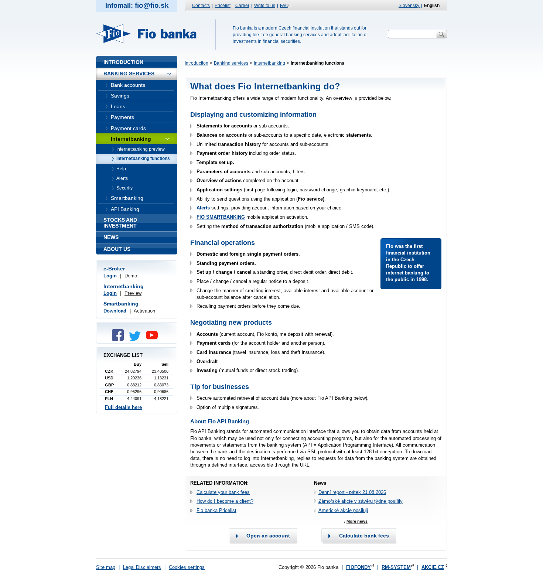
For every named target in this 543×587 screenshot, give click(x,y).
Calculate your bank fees (223, 492)
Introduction (196, 63)
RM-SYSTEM (396, 567)
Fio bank (151, 34)
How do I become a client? (225, 501)
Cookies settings (187, 567)
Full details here (123, 407)
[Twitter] (136, 339)
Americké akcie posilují (343, 510)
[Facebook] (119, 339)
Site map (105, 567)
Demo (130, 276)
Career (242, 5)
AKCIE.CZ (432, 567)
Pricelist (222, 5)
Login (110, 276)
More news (357, 521)
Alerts (204, 208)
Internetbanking (269, 63)
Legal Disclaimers (142, 567)
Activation (144, 311)
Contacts (201, 5)
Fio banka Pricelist (216, 510)
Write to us (264, 5)
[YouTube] (153, 339)
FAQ (284, 5)
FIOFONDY (358, 567)
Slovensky (409, 5)
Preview (132, 293)
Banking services (231, 63)
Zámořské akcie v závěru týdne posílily (360, 501)
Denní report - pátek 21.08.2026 (352, 492)
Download (114, 311)
